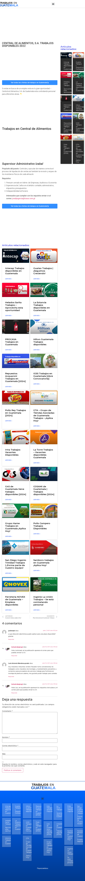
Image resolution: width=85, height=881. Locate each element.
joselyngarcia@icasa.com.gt (23, 198)
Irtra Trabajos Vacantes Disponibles (12, 452)
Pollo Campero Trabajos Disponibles (41, 526)
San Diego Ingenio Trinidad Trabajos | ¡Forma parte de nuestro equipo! (15, 564)
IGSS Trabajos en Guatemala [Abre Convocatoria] (43, 376)
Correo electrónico (10, 745)
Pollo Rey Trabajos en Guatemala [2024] (15, 413)
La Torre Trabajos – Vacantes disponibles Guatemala (43, 453)
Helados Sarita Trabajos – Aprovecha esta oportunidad (14, 306)
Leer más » (8, 279)
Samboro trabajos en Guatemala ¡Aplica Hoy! (43, 563)
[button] (53, 4)
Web (3, 754)
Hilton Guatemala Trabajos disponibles (80, 107)
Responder (11, 639)
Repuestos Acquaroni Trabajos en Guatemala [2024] (15, 377)
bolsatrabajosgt (17, 647)
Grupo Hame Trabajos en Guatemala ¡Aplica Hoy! (15, 527)
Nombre (6, 737)
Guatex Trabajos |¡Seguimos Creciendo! (43, 271)
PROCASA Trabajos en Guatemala (11, 342)
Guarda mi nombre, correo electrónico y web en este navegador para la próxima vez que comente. (29, 765)
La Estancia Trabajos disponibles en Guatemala (41, 306)
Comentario (7, 711)
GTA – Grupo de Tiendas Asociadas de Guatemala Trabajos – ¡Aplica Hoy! (43, 415)
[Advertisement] (42, 23)
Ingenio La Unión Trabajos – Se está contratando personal (43, 601)
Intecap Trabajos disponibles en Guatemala (14, 271)
